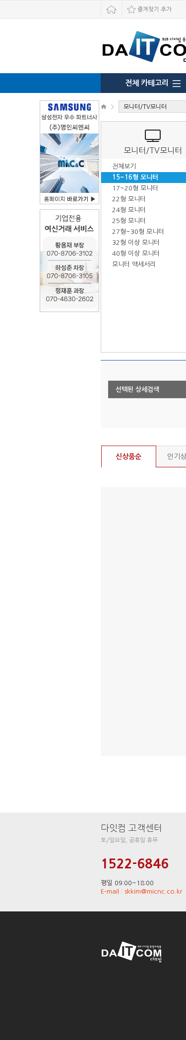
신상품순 (128, 456)
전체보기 (124, 166)
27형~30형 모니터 (138, 231)
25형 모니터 (129, 221)
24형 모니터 (129, 210)
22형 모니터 (129, 199)
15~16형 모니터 (135, 177)
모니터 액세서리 (134, 264)
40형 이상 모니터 (136, 253)
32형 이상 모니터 (136, 242)
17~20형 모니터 (135, 188)
